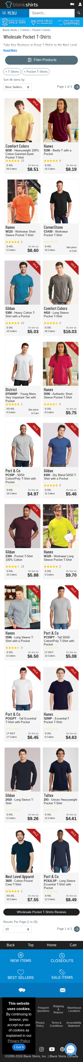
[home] (21, 4)
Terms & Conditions (56, 1024)
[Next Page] (77, 87)
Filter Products (44, 60)
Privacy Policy (19, 1041)
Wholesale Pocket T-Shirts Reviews (41, 912)
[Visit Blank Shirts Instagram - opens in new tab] (42, 1049)
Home (51, 945)
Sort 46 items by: (14, 79)
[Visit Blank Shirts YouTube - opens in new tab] (52, 1049)
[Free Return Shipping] (69, 22)
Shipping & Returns (58, 1009)
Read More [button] (10, 50)
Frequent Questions (43, 1009)
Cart (73, 945)
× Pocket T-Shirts (36, 71)
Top (31, 945)
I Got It (19, 1047)
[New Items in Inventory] (20, 957)
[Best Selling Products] (20, 974)
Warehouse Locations (74, 1009)
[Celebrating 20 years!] (14, 22)
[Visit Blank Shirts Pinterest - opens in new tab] (62, 1049)
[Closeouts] (62, 957)
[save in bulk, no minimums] (41, 22)
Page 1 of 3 (65, 928)
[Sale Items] (62, 974)
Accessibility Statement (73, 1024)
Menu (12, 13)
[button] (58, 3)
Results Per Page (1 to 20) (20, 922)
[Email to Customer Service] (62, 989)
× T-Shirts (12, 71)
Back (11, 945)
